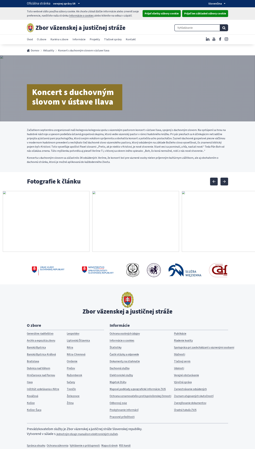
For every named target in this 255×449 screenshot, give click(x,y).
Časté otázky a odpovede (124, 354)
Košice (31, 403)
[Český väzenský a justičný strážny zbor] (132, 270)
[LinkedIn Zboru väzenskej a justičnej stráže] (207, 39)
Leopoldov (73, 333)
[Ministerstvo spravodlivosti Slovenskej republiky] (98, 270)
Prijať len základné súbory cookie (205, 13)
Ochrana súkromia (57, 445)
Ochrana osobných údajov (125, 333)
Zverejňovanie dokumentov (190, 403)
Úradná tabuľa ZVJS (185, 410)
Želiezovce (73, 396)
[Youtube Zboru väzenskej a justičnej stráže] (214, 39)
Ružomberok (74, 375)
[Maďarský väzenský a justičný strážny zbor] (154, 270)
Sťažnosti (179, 354)
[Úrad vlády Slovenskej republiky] (48, 270)
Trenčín (71, 389)
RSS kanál (125, 445)
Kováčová (32, 396)
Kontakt (131, 39)
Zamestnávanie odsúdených (190, 389)
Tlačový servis (182, 361)
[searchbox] (197, 27)
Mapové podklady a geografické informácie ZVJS (138, 389)
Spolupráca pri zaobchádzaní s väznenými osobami (204, 347)
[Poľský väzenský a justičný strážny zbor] (184, 270)
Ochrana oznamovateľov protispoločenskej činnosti (140, 396)
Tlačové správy (113, 39)
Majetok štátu (118, 382)
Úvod (30, 39)
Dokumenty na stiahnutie (125, 361)
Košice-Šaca (34, 410)
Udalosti (179, 368)
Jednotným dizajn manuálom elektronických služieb (87, 434)
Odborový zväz (118, 403)
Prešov (71, 368)
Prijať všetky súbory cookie (162, 13)
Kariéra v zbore (59, 39)
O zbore (41, 39)
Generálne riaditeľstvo (40, 333)
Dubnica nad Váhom (38, 368)
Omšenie (72, 361)
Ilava (30, 382)
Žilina (70, 403)
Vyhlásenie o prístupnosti (85, 445)
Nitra (70, 347)
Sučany (71, 382)
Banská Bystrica (36, 347)
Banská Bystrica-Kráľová (41, 354)
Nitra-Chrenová (76, 354)
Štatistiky (115, 347)
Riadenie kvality (183, 340)
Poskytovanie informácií (124, 410)
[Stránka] (30, 27)
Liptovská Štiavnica (78, 340)
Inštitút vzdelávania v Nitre (43, 389)
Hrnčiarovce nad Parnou (41, 375)
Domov (35, 50)
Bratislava (33, 361)
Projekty (95, 39)
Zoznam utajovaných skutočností (194, 396)
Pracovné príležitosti (122, 417)
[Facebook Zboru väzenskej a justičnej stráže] (220, 39)
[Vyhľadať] (224, 27)
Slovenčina (215, 4)
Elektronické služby (121, 375)
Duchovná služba (119, 368)
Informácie (79, 39)
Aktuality (48, 50)
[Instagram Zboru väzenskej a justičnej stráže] (226, 39)
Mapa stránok (109, 445)
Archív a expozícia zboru (41, 340)
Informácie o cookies (81, 16)
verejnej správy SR (64, 4)
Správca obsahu (36, 445)
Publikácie (180, 333)
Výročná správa (183, 382)
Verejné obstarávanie (186, 375)
